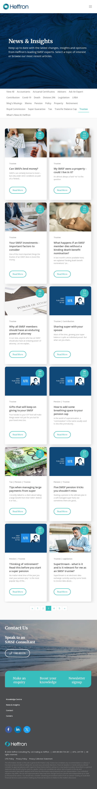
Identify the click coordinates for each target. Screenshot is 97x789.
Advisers (61, 91)
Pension (38, 103)
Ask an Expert (76, 91)
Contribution (13, 97)
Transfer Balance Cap (66, 109)
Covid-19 (26, 97)
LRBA (75, 97)
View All (10, 91)
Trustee (83, 109)
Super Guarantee (36, 109)
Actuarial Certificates (44, 91)
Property (58, 103)
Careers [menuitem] (9, 716)
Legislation (63, 97)
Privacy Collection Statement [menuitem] (41, 759)
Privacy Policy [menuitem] (21, 759)
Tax (50, 109)
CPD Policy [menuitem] (9, 759)
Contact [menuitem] (9, 710)
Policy (48, 103)
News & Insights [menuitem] (13, 705)
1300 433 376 (19, 653)
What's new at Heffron (18, 115)
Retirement (72, 103)
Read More (18, 190)
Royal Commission (15, 109)
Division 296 (49, 97)
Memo (28, 103)
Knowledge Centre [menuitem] (14, 699)
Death (37, 97)
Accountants (23, 91)
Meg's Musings (14, 103)
